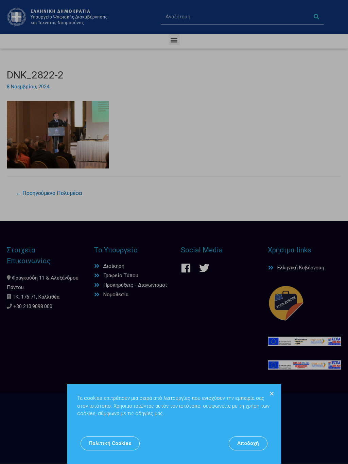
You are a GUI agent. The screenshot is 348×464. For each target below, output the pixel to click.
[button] (110, 443)
